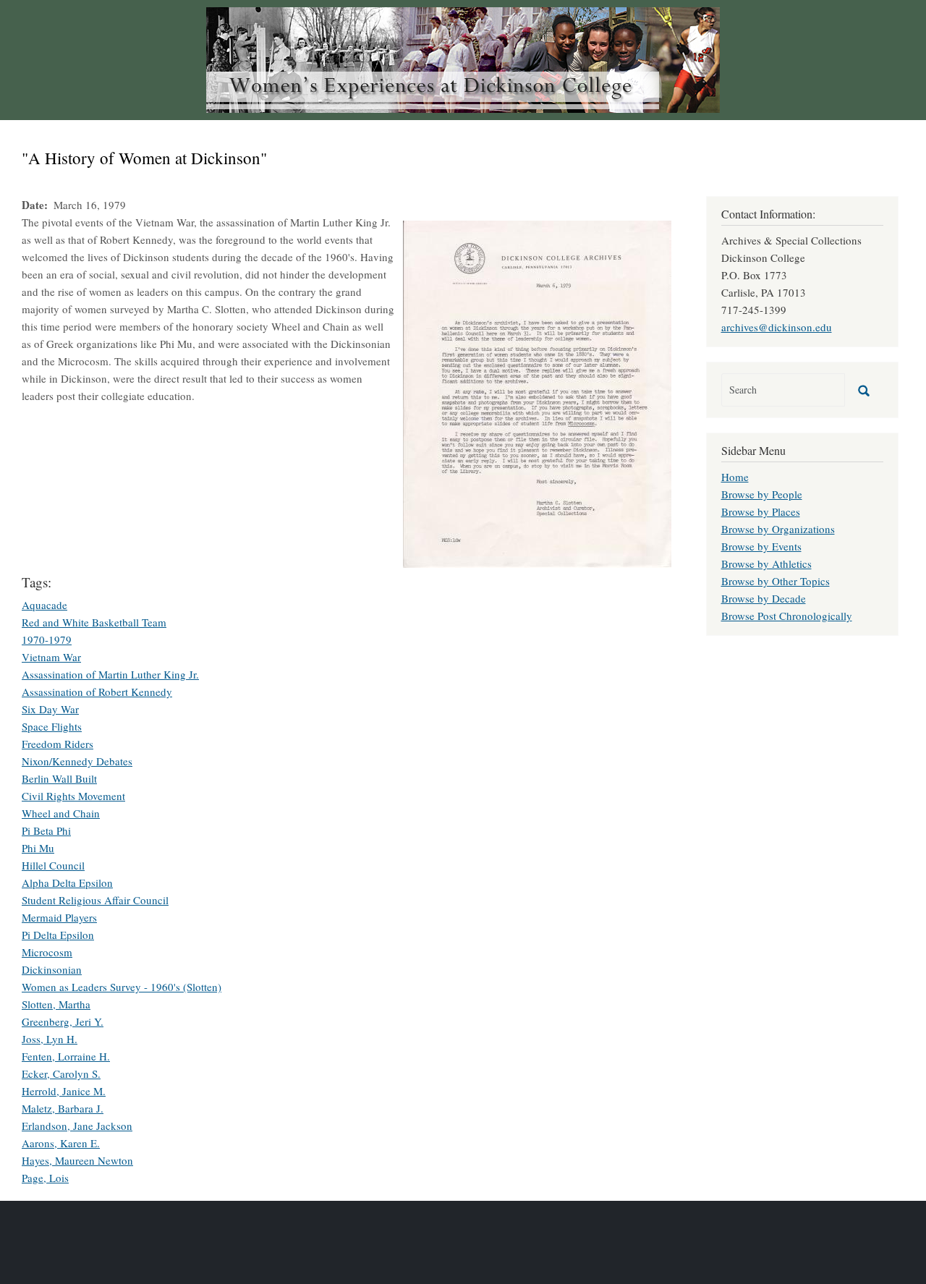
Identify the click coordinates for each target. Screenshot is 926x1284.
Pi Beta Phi (46, 830)
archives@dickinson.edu (776, 327)
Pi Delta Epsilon (58, 934)
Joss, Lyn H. (49, 1039)
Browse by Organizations (778, 529)
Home (735, 476)
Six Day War (50, 709)
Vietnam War (51, 657)
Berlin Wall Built (59, 778)
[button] (537, 392)
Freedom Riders (57, 743)
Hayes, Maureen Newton (77, 1160)
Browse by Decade (763, 598)
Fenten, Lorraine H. (66, 1056)
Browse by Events (761, 546)
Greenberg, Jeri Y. (62, 1021)
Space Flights (52, 726)
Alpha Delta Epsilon (67, 882)
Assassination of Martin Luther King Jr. (110, 674)
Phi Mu (38, 848)
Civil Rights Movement (73, 795)
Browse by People (761, 494)
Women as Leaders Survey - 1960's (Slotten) (121, 986)
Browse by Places (760, 511)
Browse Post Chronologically (786, 615)
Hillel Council (53, 865)
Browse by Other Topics (775, 581)
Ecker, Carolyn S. (61, 1073)
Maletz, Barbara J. (62, 1108)
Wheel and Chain (61, 813)
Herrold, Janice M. (64, 1091)
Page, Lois (45, 1177)
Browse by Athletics (766, 563)
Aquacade (44, 605)
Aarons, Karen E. (61, 1143)
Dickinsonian (52, 969)
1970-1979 (47, 639)
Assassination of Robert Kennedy (97, 691)
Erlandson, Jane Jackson (77, 1125)
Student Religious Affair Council (95, 900)
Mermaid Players (59, 917)
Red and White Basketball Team (94, 622)
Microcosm (47, 952)
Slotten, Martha (56, 1004)
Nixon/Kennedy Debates (77, 761)
